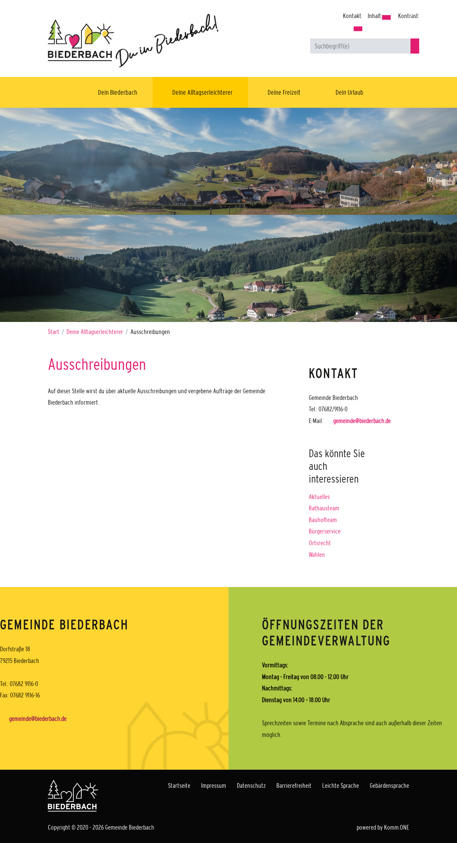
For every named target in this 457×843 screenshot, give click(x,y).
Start (53, 331)
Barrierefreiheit (293, 785)
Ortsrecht (320, 542)
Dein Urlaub (349, 92)
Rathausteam (324, 508)
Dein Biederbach (117, 92)
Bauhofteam (323, 519)
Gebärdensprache (389, 785)
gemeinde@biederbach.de (362, 420)
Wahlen (317, 554)
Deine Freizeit (284, 92)
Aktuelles (319, 496)
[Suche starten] (414, 46)
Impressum (213, 785)
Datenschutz (251, 785)
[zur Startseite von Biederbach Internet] (133, 40)
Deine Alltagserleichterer (202, 92)
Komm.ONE (396, 827)
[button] (358, 28)
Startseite (179, 785)
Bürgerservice (325, 531)
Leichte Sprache (340, 785)
